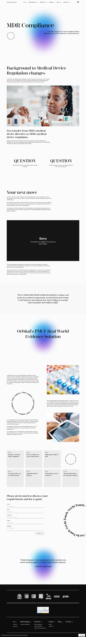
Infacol (50, 624)
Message (9, 526)
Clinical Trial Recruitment (40, 628)
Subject (8, 520)
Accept (82, 635)
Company (9, 515)
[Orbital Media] (12, 2)
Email (8, 509)
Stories (51, 2)
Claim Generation (38, 626)
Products (42, 2)
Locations (15, 626)
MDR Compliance (38, 624)
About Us (15, 624)
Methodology (32, 2)
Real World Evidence (25, 624)
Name (8, 504)
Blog (58, 2)
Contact (65, 2)
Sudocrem (51, 626)
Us (24, 2)
